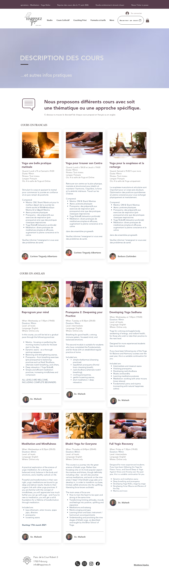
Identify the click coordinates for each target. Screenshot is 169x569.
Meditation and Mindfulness (39, 443)
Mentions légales (141, 565)
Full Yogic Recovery (121, 443)
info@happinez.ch (42, 564)
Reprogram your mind (35, 312)
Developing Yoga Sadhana (125, 312)
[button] (147, 20)
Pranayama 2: (74, 312)
